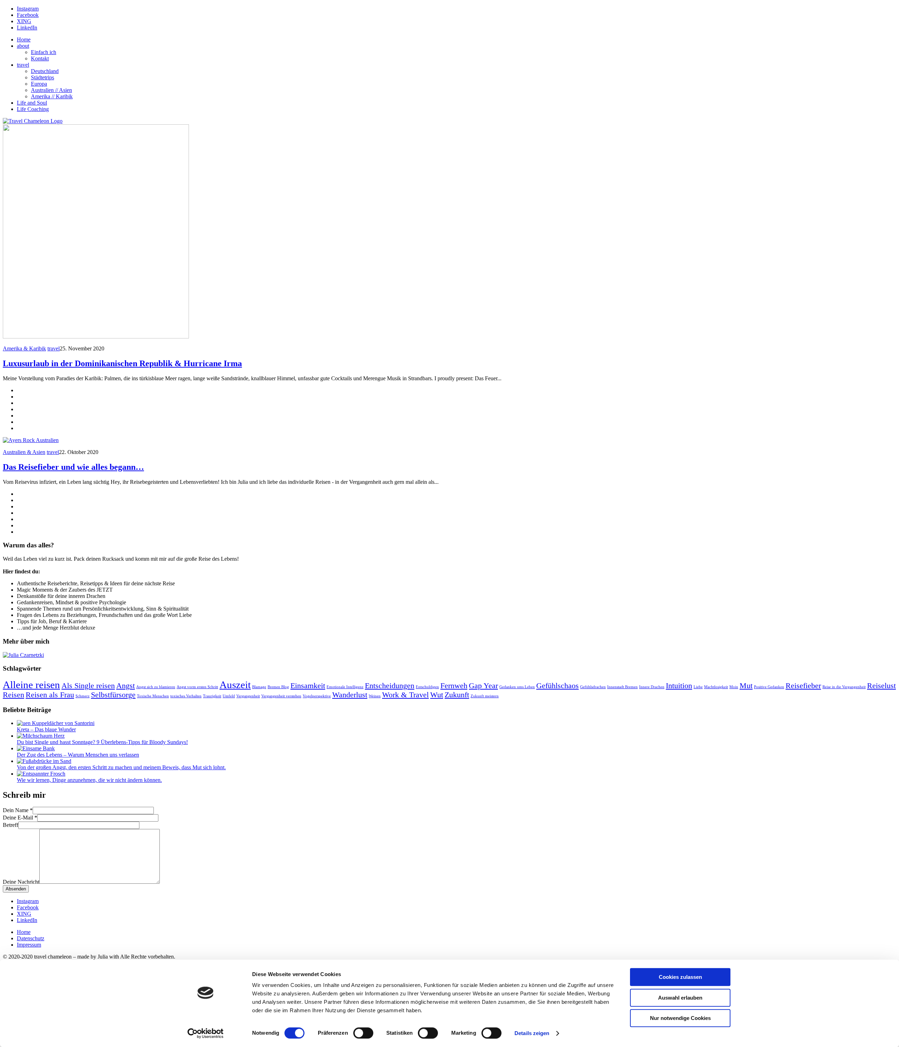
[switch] (363, 1033)
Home (24, 39)
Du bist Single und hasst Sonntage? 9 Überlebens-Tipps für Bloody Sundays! (102, 742)
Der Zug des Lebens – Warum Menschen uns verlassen (78, 755)
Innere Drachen (651, 687)
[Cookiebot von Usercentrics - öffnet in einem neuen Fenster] (205, 1033)
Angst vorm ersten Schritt (197, 687)
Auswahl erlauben (680, 998)
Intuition (679, 685)
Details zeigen (531, 1033)
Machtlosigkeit (716, 687)
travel (23, 65)
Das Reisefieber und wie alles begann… (73, 467)
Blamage (259, 687)
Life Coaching (33, 109)
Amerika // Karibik (52, 96)
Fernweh (453, 685)
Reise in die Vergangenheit (844, 687)
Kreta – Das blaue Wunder (46, 729)
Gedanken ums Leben (517, 687)
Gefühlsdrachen (593, 687)
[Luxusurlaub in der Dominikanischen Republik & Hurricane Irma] (96, 337)
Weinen (375, 696)
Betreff (10, 825)
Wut (436, 695)
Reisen (13, 695)
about (23, 46)
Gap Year (483, 685)
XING (24, 21)
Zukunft (457, 695)
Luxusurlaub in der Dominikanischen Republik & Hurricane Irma (122, 363)
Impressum (29, 945)
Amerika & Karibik (24, 348)
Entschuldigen (427, 687)
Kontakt (40, 58)
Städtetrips (42, 77)
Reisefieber (803, 685)
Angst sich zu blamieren (155, 687)
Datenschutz (30, 938)
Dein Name (18, 810)
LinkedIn (27, 28)
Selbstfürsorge (113, 695)
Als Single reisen (88, 685)
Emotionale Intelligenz (345, 687)
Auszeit (235, 684)
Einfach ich (43, 52)
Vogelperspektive (317, 696)
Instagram (28, 9)
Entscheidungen (389, 685)
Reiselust (881, 685)
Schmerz (83, 696)
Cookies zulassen (680, 977)
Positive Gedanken (769, 687)
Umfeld (229, 696)
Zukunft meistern (485, 696)
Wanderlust (349, 695)
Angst (125, 685)
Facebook (28, 15)
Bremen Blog (278, 687)
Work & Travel (405, 695)
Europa (39, 84)
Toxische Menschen (153, 696)
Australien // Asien (51, 90)
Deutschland (45, 71)
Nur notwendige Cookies (680, 1018)
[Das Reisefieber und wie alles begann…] (31, 440)
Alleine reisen (31, 684)
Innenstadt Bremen (622, 687)
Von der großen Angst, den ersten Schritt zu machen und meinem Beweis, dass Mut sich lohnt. (121, 767)
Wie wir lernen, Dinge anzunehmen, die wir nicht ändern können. (89, 780)
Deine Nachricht (21, 882)
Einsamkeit (307, 685)
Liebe (698, 687)
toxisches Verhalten (186, 696)
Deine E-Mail (20, 818)
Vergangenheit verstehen (281, 696)
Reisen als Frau (50, 695)
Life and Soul (32, 103)
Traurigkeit (212, 696)
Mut (746, 685)
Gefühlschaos (557, 685)
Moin (733, 687)
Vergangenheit (248, 696)
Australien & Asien (24, 452)
